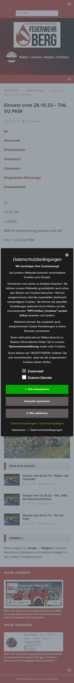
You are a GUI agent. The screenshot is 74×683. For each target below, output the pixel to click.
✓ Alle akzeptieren (37, 389)
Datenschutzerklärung (24, 346)
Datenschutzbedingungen (46, 429)
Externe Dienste (40, 377)
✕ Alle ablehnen (37, 413)
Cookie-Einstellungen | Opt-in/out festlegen (37, 423)
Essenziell (35, 371)
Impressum (19, 429)
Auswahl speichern (37, 401)
